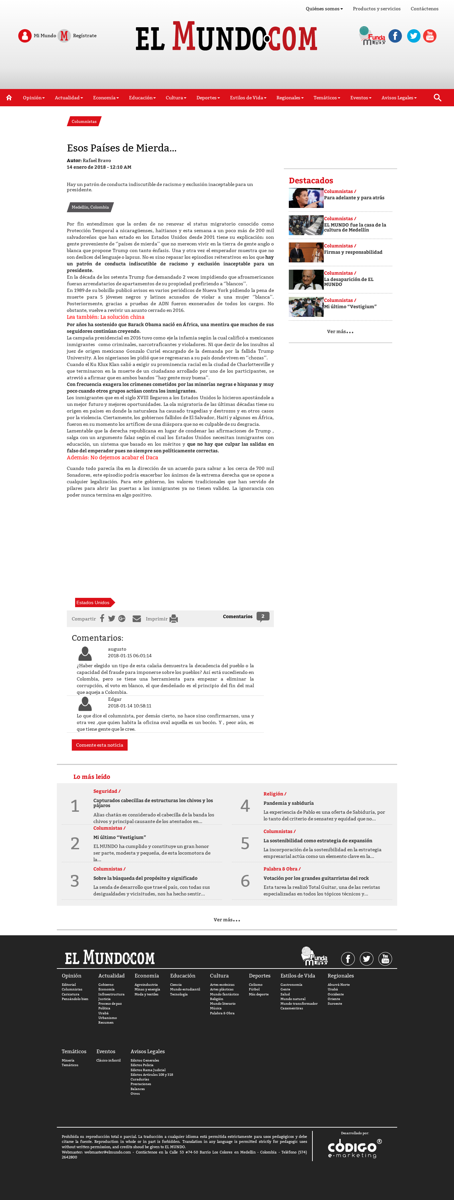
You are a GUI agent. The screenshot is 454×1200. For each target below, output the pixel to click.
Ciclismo (256, 984)
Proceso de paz (110, 1003)
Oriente (334, 999)
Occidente (336, 994)
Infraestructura (111, 994)
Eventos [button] (359, 98)
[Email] (138, 618)
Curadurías (140, 1079)
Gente (285, 989)
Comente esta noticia (99, 745)
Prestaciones (141, 1084)
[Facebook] (101, 618)
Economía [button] (104, 98)
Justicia (104, 999)
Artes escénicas (222, 984)
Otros (135, 1093)
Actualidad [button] (67, 98)
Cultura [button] (174, 98)
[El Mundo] (227, 33)
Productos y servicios (377, 9)
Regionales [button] (288, 98)
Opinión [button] (32, 98)
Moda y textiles (147, 994)
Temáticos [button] (325, 98)
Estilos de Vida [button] (246, 98)
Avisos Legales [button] (397, 98)
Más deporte (259, 994)
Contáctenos (425, 9)
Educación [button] (141, 98)
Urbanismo (107, 1018)
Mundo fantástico (224, 994)
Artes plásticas (222, 989)
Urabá (103, 1013)
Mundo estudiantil (185, 989)
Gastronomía (291, 984)
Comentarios (238, 616)
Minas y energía (147, 989)
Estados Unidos (92, 602)
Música (216, 1008)
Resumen (106, 1022)
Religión (216, 999)
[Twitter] (111, 618)
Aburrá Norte (339, 984)
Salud (285, 994)
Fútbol (254, 989)
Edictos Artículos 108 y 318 (152, 1074)
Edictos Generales (145, 1060)
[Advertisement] (227, 72)
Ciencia (176, 984)
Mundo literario (223, 1003)
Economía (106, 989)
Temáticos (70, 1065)
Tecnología (179, 994)
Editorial (69, 984)
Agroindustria (146, 984)
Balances (138, 1089)
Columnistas (72, 989)
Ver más (340, 331)
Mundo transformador (299, 1003)
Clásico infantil (108, 1060)
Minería (68, 1060)
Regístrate (84, 35)
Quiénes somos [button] (323, 9)
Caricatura (70, 994)
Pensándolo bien (75, 999)
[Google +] (123, 618)
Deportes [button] (206, 98)
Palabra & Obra (222, 1013)
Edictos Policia (142, 1065)
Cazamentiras (292, 1008)
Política (104, 1008)
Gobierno (106, 984)
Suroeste (335, 1003)
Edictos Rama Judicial (148, 1070)
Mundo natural (293, 999)
